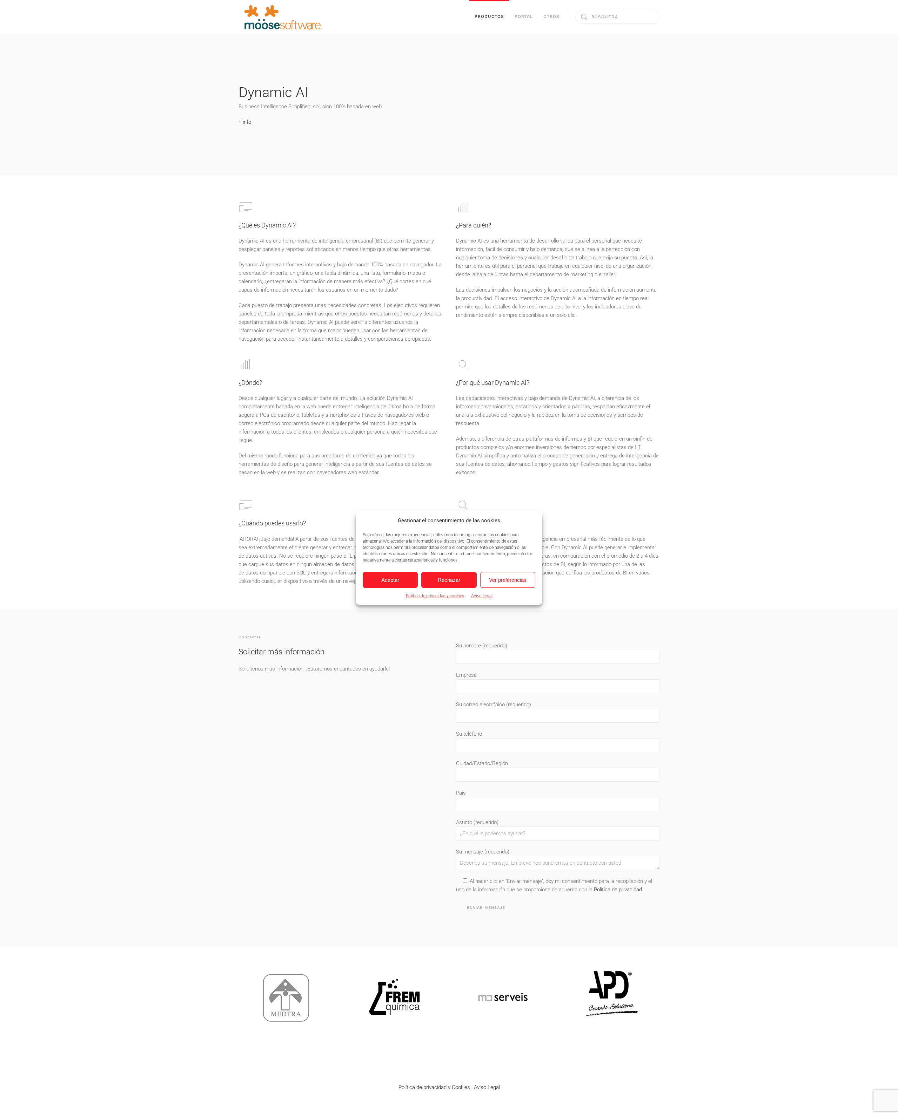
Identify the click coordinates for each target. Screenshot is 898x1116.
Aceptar (390, 580)
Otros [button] (551, 16)
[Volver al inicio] (282, 17)
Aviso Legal (481, 595)
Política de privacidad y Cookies (434, 1087)
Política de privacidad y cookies (435, 595)
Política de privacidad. (618, 889)
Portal (524, 16)
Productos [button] (489, 16)
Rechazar (449, 580)
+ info (245, 122)
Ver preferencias (508, 580)
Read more (286, 1006)
